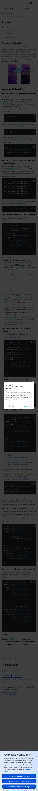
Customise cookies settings (19, 787)
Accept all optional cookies (19, 776)
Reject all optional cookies (19, 781)
